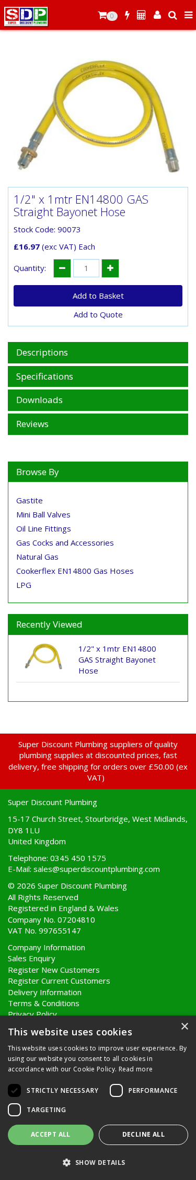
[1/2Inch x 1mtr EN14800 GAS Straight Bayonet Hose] (98, 115)
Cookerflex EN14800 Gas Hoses (75, 570)
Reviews (32, 424)
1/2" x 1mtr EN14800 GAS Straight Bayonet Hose (117, 659)
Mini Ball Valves (43, 514)
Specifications (44, 377)
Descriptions (42, 353)
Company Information (46, 947)
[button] (98, 1162)
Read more (136, 1069)
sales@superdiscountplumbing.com (96, 869)
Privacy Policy (32, 1014)
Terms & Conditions (43, 1003)
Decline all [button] (143, 1134)
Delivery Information (45, 992)
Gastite (29, 500)
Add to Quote (98, 314)
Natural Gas (37, 556)
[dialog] (98, 1098)
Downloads (39, 400)
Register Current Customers (59, 980)
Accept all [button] (51, 1134)
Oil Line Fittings (43, 528)
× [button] (184, 1027)
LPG (23, 585)
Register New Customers (54, 969)
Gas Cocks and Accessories (65, 542)
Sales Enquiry (31, 958)
